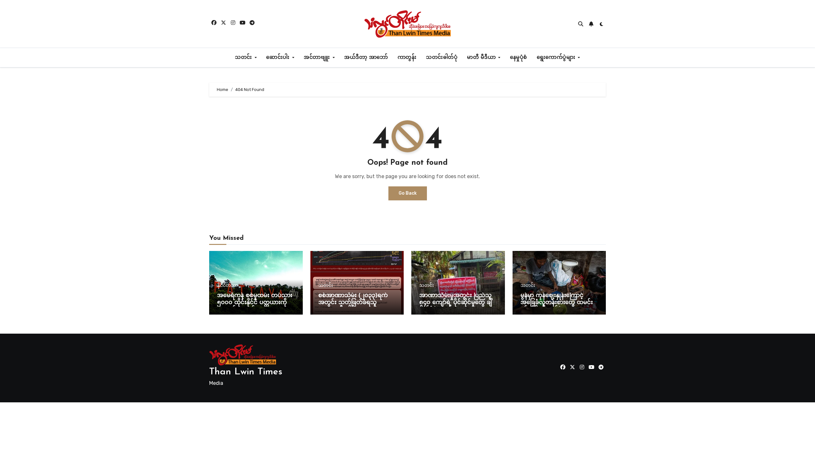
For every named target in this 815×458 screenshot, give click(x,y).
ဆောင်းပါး (278, 57)
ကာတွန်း (407, 57)
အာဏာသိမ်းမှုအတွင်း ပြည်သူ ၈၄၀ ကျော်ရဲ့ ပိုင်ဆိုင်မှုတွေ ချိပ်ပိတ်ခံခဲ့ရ (457, 302)
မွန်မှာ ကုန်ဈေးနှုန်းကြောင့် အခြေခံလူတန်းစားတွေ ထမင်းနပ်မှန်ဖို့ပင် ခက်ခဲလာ (557, 302)
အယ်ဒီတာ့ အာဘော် (366, 57)
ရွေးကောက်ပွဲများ (557, 57)
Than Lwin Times (245, 372)
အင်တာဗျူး (318, 57)
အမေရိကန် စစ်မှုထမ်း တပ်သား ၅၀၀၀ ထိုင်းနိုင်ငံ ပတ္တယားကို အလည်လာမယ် (254, 302)
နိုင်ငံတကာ (227, 285)
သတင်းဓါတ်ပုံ (441, 57)
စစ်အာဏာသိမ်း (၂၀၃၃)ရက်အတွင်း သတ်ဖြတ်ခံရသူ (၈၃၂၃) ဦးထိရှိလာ (353, 302)
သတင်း (244, 57)
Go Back (408, 193)
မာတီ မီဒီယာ (482, 57)
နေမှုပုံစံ (518, 57)
